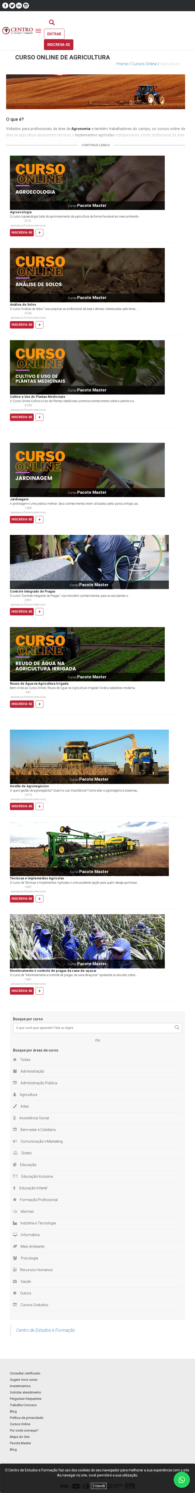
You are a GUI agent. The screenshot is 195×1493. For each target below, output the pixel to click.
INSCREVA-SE (21, 232)
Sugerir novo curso (24, 1380)
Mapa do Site (19, 1437)
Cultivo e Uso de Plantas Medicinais (37, 397)
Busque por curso (28, 1019)
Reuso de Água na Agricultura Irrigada (39, 683)
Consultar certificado (25, 1373)
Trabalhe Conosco (23, 1405)
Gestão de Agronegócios (29, 786)
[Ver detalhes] (87, 183)
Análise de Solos (23, 304)
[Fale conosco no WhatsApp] (182, 1480)
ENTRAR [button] (54, 34)
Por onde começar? (24, 1430)
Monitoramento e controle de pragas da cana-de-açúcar (53, 971)
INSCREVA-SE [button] (58, 45)
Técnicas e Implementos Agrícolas (37, 878)
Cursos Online (144, 63)
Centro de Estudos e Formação (45, 1330)
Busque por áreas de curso (35, 1050)
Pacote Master (20, 1443)
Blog (13, 1411)
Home (122, 63)
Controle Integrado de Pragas (32, 591)
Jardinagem (19, 499)
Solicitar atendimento (25, 1392)
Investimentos (20, 1386)
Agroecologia (20, 212)
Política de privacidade (26, 1418)
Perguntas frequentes (25, 1399)
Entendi (99, 1486)
